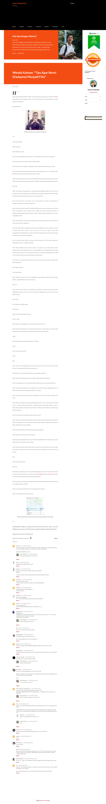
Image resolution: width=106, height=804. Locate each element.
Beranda (14, 26)
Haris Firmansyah (19, 3)
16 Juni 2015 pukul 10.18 (26, 595)
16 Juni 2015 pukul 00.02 (26, 545)
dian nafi (18, 729)
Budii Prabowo (19, 742)
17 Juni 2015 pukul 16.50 (32, 721)
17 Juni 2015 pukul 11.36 (24, 703)
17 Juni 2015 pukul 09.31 (27, 669)
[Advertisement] (39, 15)
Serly (17, 628)
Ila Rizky (18, 749)
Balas (17, 559)
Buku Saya (47, 26)
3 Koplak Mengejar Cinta (40, 474)
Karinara (18, 603)
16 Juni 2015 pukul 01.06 (24, 562)
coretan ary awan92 (20, 657)
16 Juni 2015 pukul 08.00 (26, 579)
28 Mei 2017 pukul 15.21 (25, 749)
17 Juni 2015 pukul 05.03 (30, 657)
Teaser (63, 26)
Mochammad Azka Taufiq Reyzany (23, 688)
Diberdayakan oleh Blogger (44, 800)
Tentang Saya (55, 26)
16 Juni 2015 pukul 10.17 (26, 587)
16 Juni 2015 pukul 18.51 (32, 554)
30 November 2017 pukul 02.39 (31, 758)
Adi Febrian (18, 579)
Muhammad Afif (19, 634)
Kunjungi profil (93, 92)
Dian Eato (18, 545)
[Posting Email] (30, 538)
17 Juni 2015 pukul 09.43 (32, 661)
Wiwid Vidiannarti (20, 758)
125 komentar (20, 53)
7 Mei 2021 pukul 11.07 (22, 765)
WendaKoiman (19, 611)
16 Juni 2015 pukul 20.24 (28, 650)
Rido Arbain (18, 669)
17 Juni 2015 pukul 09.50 (35, 688)
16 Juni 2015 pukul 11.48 (25, 603)
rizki (17, 703)
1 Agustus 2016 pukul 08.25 (26, 729)
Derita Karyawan (16, 173)
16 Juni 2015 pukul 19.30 (26, 643)
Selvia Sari (18, 595)
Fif (16, 765)
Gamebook (21, 26)
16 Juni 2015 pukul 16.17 (28, 634)
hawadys (18, 568)
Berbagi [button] (14, 53)
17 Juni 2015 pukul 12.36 (30, 714)
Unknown (18, 643)
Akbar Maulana (19, 650)
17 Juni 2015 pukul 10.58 (32, 695)
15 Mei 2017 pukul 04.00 (28, 742)
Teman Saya (29, 26)
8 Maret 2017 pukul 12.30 (26, 736)
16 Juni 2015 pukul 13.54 (28, 611)
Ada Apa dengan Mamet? (24, 36)
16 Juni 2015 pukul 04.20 (25, 568)
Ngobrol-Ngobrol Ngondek (22, 538)
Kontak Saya (38, 26)
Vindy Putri (18, 587)
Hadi (17, 562)
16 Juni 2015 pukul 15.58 (24, 628)
